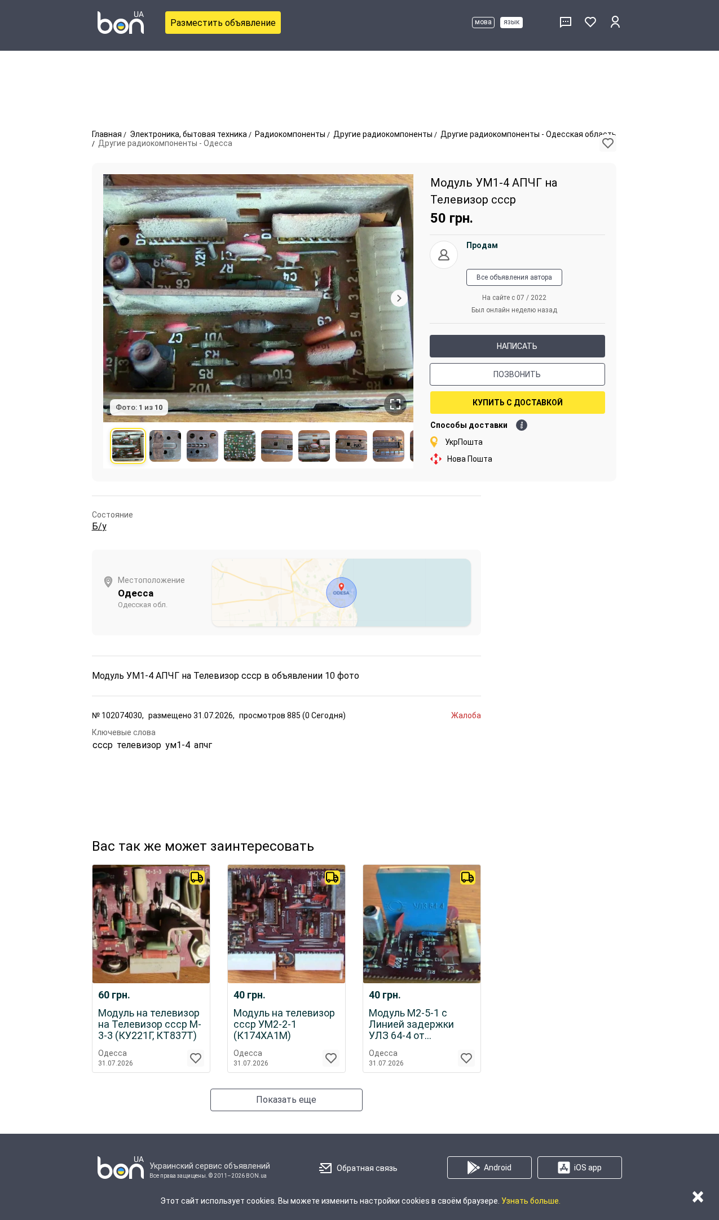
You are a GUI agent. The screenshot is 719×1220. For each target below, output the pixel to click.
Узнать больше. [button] (531, 1200)
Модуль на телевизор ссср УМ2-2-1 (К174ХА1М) (284, 1024)
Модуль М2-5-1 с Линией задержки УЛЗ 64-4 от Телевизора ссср (411, 1024)
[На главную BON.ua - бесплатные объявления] (121, 22)
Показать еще (286, 1099)
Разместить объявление (223, 22)
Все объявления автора (514, 277)
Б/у (99, 526)
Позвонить (517, 374)
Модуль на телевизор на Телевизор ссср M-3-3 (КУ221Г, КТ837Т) (149, 1024)
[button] (607, 143)
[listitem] (128, 446)
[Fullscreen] (395, 404)
